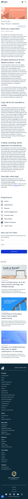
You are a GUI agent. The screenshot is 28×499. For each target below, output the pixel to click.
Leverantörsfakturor (6, 401)
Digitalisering (16, 23)
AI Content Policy (14, 491)
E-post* (2, 244)
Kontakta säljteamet (6, 419)
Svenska (16, 367)
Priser (3, 413)
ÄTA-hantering (4, 392)
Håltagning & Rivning (6, 428)
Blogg (2, 23)
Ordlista (3, 443)
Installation (4, 426)
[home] (4, 2)
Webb (2, 377)
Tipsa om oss (4, 459)
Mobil (2, 379)
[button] (22, 2)
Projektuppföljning (5, 384)
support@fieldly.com (6, 469)
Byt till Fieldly (4, 445)
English (21, 367)
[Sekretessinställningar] (2, 496)
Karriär (3, 452)
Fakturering (4, 386)
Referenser (3, 441)
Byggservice (4, 432)
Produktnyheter (5, 375)
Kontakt (3, 457)
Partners (3, 454)
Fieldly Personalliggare (6, 399)
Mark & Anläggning (5, 434)
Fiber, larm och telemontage (8, 430)
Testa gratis (4, 461)
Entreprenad (4, 424)
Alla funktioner (4, 415)
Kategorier (8, 23)
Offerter (3, 388)
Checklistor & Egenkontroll (7, 397)
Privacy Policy (14, 489)
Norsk (25, 367)
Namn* (2, 240)
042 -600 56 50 (5, 467)
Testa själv (16, 185)
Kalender (3, 407)
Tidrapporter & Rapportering (8, 394)
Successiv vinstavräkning (7, 410)
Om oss (3, 456)
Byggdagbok (4, 390)
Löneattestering (5, 403)
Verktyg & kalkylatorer (6, 446)
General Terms (14, 487)
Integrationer (4, 405)
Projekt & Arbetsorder (6, 382)
